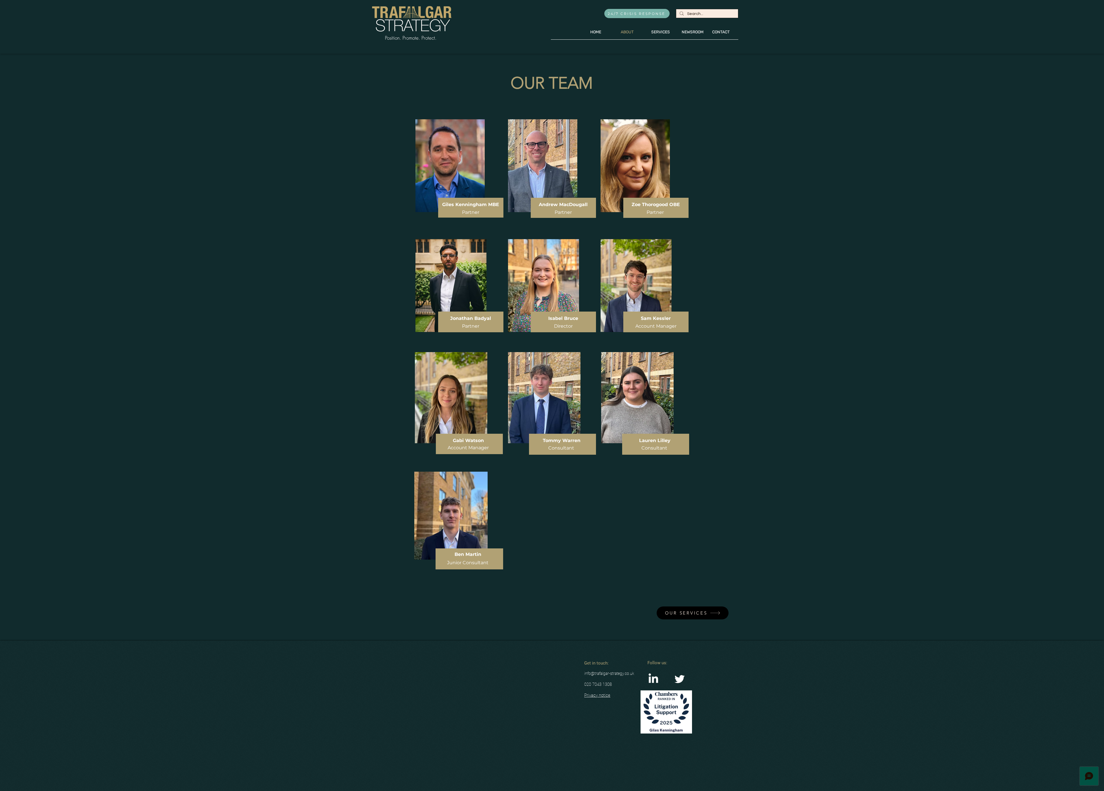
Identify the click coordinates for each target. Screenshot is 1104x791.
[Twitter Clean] (679, 679)
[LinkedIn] (653, 679)
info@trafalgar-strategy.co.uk (609, 673)
